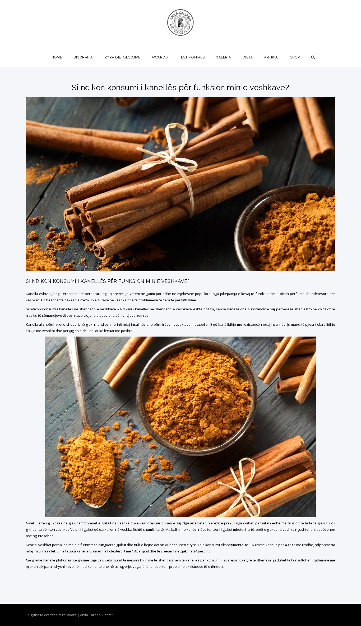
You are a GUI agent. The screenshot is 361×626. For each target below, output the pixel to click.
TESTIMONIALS (192, 57)
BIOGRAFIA (83, 57)
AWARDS (160, 57)
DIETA (248, 57)
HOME (57, 57)
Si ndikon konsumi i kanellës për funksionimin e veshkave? (108, 281)
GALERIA (223, 57)
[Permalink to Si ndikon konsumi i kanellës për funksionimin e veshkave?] (180, 269)
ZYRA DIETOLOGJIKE (122, 57)
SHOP (295, 57)
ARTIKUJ (271, 57)
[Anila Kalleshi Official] (180, 22)
